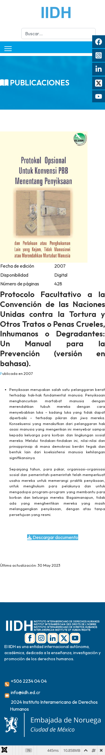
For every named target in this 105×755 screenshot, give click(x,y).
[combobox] (58, 33)
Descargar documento (55, 537)
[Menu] (8, 48)
